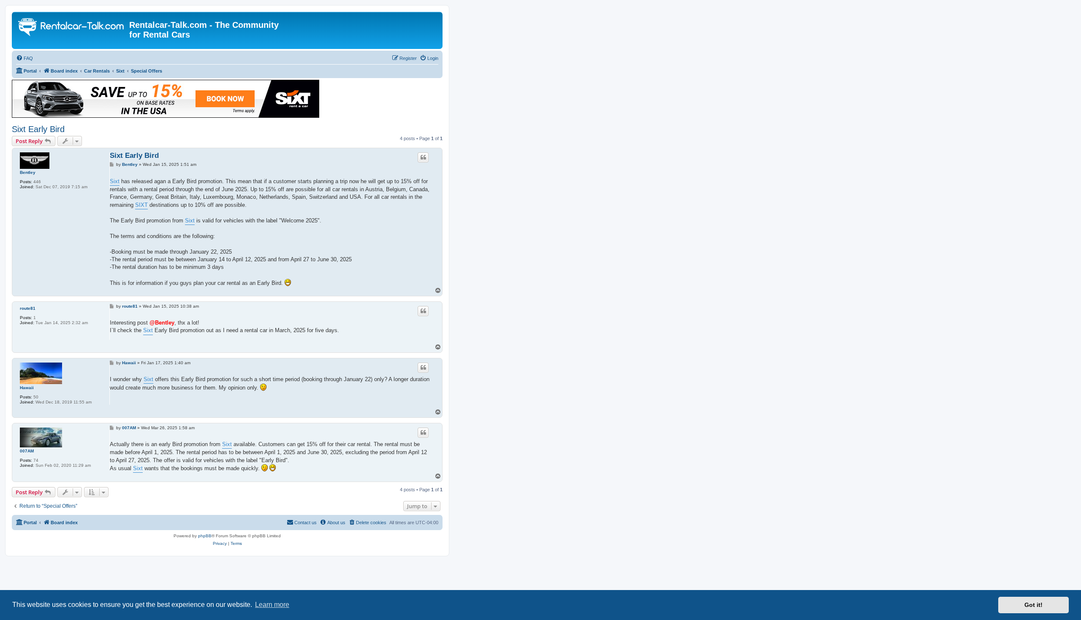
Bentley (27, 172)
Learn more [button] (272, 604)
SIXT (141, 205)
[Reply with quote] (423, 157)
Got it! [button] (1033, 604)
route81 (27, 308)
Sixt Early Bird (38, 129)
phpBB (205, 535)
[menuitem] (24, 58)
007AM (27, 451)
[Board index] (71, 28)
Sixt (115, 181)
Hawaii (27, 387)
